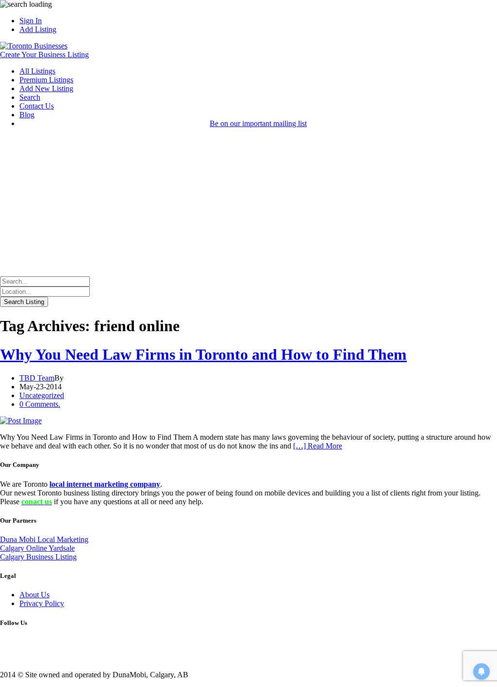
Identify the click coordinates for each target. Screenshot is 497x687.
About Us (34, 595)
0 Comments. (39, 404)
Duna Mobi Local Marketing (44, 539)
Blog (26, 115)
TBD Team (36, 378)
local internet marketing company (105, 484)
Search (29, 97)
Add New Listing (46, 88)
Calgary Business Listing (38, 557)
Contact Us (36, 106)
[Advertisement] (248, 204)
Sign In (30, 20)
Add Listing (37, 29)
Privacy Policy (41, 603)
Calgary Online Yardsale (37, 548)
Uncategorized (41, 395)
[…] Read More (317, 446)
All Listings (37, 71)
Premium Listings (46, 80)
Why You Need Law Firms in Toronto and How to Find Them (203, 354)
